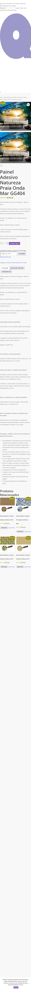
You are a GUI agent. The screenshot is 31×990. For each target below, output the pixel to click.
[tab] (5, 268)
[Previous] (0, 166)
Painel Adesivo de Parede (10, 97)
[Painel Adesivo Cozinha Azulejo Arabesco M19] (7, 543)
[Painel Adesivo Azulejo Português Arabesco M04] (23, 504)
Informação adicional (16, 268)
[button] (28, 104)
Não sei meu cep (5, 257)
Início (1, 97)
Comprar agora (14, 243)
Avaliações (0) (6, 271)
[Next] (2, 166)
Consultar (22, 253)
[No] (29, 984)
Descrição (5, 268)
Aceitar (16, 987)
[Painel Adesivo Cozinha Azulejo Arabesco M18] (7, 504)
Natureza (20, 97)
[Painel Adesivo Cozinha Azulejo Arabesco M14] (23, 543)
